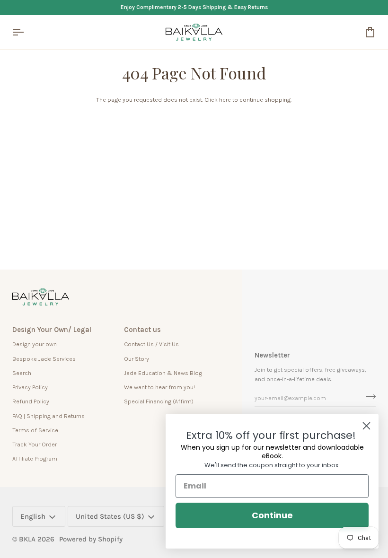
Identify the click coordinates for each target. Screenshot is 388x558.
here (225, 99)
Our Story (136, 358)
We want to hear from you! (159, 387)
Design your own (34, 344)
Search (21, 372)
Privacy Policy (30, 387)
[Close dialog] (366, 426)
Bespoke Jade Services (44, 358)
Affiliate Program (34, 458)
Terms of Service (35, 430)
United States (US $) (110, 516)
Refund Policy (30, 401)
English (32, 516)
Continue (272, 515)
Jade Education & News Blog (163, 372)
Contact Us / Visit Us (151, 344)
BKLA (27, 539)
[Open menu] (26, 32)
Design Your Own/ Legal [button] (51, 329)
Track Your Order (34, 444)
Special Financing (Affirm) (159, 401)
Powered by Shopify (91, 539)
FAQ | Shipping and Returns (48, 415)
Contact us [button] (142, 329)
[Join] (368, 396)
